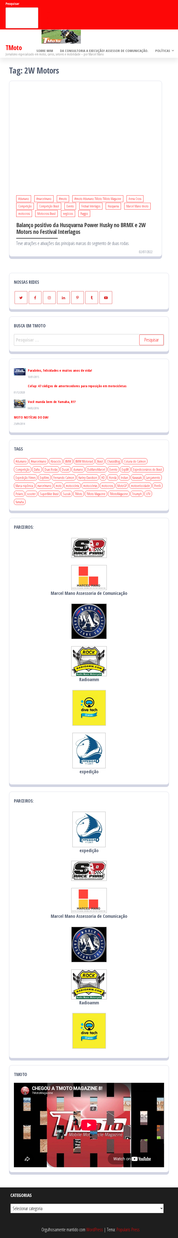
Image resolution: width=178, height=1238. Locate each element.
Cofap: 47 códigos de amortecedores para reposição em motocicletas (77, 386)
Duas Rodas (51, 469)
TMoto (14, 47)
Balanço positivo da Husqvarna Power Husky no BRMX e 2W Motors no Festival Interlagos (81, 228)
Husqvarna (113, 206)
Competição (25, 206)
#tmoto (63, 199)
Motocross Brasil (46, 213)
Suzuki (67, 493)
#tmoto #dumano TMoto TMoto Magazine (97, 199)
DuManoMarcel (96, 469)
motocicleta (72, 485)
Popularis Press (128, 1229)
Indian (124, 477)
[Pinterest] (77, 297)
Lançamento (153, 477)
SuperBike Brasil (49, 493)
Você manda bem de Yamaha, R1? (52, 401)
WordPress (94, 1229)
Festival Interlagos (90, 206)
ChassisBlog (113, 461)
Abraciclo (56, 461)
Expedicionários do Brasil (147, 469)
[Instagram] (49, 297)
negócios (68, 213)
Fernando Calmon (63, 477)
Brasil (100, 461)
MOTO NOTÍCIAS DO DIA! (31, 417)
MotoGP (122, 485)
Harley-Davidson (87, 477)
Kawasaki (137, 477)
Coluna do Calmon (135, 461)
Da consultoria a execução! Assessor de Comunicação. (104, 50)
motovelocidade (140, 485)
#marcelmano (43, 199)
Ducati (65, 469)
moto (59, 485)
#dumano (23, 199)
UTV (148, 493)
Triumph (137, 493)
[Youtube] (105, 297)
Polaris (19, 493)
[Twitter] (21, 297)
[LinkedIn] (63, 297)
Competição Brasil (49, 206)
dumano (78, 469)
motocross (24, 213)
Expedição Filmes (26, 477)
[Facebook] (35, 297)
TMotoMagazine (119, 493)
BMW (68, 461)
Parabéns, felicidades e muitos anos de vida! (60, 370)
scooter (31, 493)
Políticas (162, 50)
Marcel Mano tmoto (137, 206)
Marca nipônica (24, 485)
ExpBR (125, 469)
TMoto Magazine (95, 493)
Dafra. (37, 469)
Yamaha (20, 502)
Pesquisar (12, 3)
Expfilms (44, 477)
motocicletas (90, 485)
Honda (113, 477)
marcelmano (44, 485)
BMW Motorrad (84, 461)
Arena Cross (135, 199)
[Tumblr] (91, 297)
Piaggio (84, 213)
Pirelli (157, 485)
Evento (70, 206)
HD (103, 477)
